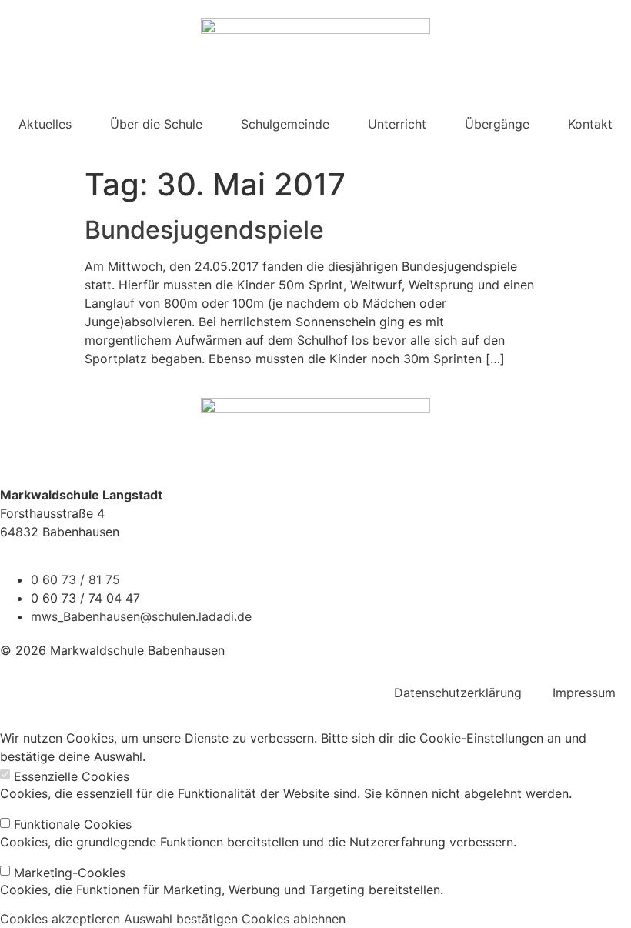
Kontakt (590, 124)
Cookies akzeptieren (60, 918)
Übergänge (497, 124)
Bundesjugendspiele (204, 230)
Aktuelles (45, 124)
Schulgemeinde (285, 124)
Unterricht (397, 124)
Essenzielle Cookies (71, 776)
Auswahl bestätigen (181, 918)
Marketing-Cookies (69, 872)
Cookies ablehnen (294, 918)
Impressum (584, 692)
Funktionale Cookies (73, 824)
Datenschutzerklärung (458, 692)
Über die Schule (156, 124)
